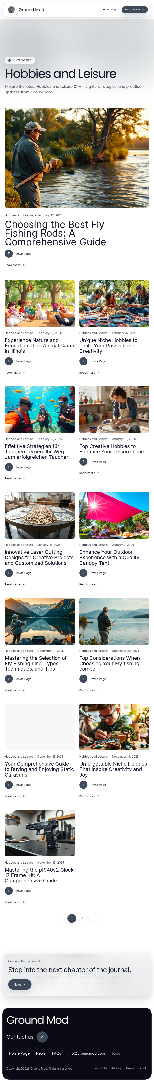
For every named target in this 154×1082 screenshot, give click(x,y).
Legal (142, 1068)
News (17, 984)
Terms (130, 1068)
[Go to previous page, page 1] (61, 918)
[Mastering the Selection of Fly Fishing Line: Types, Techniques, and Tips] (40, 621)
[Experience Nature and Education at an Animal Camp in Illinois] (40, 303)
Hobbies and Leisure (19, 215)
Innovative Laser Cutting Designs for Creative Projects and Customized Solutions (39, 557)
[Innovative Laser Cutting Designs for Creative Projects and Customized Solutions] (40, 515)
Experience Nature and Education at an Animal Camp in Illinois (39, 345)
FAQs (56, 1053)
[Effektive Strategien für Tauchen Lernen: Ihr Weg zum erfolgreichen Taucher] (40, 409)
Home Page (19, 1053)
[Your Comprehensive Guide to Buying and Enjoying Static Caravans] (40, 727)
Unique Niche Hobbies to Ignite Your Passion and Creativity (108, 345)
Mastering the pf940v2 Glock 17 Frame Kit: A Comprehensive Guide (39, 875)
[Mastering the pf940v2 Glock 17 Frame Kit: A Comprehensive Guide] (40, 833)
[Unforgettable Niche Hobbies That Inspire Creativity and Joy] (114, 727)
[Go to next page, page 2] (92, 918)
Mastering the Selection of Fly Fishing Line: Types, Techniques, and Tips (36, 663)
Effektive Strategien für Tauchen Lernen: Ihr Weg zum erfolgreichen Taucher (36, 451)
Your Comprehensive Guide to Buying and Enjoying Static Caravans (39, 769)
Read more (13, 265)
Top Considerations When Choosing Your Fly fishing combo (109, 663)
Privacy (116, 1068)
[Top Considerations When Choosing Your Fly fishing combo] (114, 621)
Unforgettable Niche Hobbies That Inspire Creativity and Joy (113, 769)
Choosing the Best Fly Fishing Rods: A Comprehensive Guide (55, 233)
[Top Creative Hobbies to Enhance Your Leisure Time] (114, 409)
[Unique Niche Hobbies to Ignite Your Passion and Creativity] (114, 303)
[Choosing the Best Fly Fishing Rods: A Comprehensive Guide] (77, 157)
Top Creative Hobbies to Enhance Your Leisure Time (111, 449)
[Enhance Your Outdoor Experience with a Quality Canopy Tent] (114, 515)
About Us (101, 1068)
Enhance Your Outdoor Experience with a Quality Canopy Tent (109, 557)
